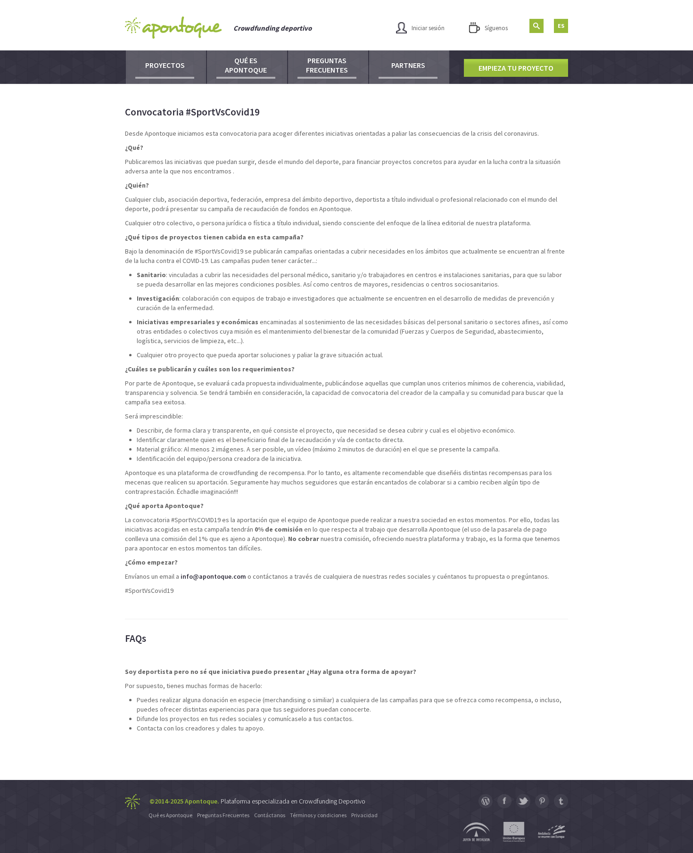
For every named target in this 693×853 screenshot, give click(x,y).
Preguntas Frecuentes (223, 815)
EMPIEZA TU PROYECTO (515, 68)
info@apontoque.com (213, 576)
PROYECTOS (165, 65)
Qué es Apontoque (170, 815)
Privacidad (364, 815)
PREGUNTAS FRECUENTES (327, 65)
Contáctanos (269, 815)
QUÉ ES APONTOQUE (246, 65)
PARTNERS (408, 65)
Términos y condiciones (318, 815)
